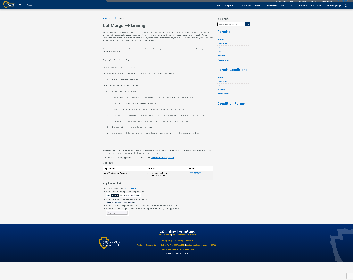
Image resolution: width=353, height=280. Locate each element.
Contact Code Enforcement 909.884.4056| (178, 249)
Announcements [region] (316, 6)
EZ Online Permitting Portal (162, 157)
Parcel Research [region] (245, 6)
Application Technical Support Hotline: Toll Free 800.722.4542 (161, 245)
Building (220, 39)
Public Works (223, 60)
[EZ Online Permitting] (111, 243)
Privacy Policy (167, 241)
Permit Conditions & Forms (275, 6)
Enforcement (223, 43)
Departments (301, 1)
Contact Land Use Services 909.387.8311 (202, 245)
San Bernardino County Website (184, 235)
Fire (219, 51)
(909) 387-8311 (195, 173)
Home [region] (218, 6)
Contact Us (189, 241)
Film (219, 47)
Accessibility (178, 241)
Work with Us (314, 1)
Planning (221, 56)
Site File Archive (165, 235)
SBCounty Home (281, 1)
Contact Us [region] (303, 6)
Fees (291, 6)
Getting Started (229, 6)
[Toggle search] (346, 5)
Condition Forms (231, 104)
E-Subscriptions (327, 1)
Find (247, 24)
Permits (257, 6)
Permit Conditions (232, 70)
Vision (292, 1)
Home (105, 18)
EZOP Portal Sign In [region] (332, 6)
